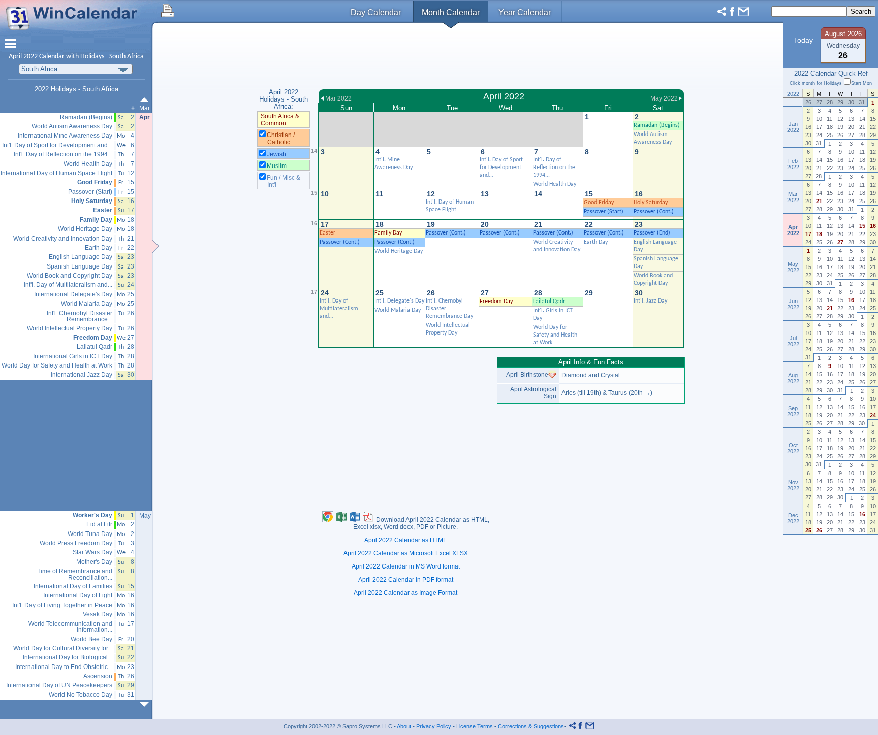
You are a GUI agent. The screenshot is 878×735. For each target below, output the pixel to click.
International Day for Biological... (67, 657)
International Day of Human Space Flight (56, 173)
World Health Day (554, 184)
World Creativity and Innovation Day (62, 239)
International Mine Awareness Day (65, 135)
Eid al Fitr (99, 524)
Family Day (388, 233)
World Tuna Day (90, 534)
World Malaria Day (397, 310)
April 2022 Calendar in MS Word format (406, 566)
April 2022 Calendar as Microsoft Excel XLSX (405, 553)
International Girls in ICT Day (72, 356)
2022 (30, 56)
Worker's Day (92, 515)
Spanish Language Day (79, 266)
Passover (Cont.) (654, 212)
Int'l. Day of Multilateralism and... (339, 308)
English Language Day (80, 257)
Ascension (97, 676)
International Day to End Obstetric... (63, 667)
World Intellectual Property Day (69, 328)
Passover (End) (652, 233)
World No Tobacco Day (80, 695)
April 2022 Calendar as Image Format (405, 592)
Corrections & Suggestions (531, 726)
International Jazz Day (81, 375)
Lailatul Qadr (549, 301)
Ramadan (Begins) (657, 125)
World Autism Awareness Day (72, 126)
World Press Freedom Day (76, 543)
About (404, 726)
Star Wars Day (92, 552)
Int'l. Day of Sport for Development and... (501, 167)
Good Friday (599, 202)
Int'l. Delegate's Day (399, 301)
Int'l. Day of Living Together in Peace (62, 605)
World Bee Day (91, 639)
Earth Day (596, 242)
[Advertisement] (501, 57)
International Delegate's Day (73, 294)
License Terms (474, 726)
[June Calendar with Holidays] (146, 704)
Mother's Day (94, 562)
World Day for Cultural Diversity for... (62, 648)
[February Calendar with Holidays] (146, 99)
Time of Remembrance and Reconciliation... (74, 574)
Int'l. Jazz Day (650, 301)
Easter (327, 233)
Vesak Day (97, 614)
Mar (144, 108)
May (145, 515)
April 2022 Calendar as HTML (405, 540)
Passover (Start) (603, 212)
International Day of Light (77, 595)
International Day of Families (73, 586)
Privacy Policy (433, 726)
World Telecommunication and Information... (70, 627)
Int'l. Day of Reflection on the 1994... (554, 167)
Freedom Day (496, 301)
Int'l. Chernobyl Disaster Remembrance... (79, 316)
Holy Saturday (651, 202)
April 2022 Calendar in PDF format (405, 579)
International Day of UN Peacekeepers (59, 685)
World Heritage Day (398, 251)
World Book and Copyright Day (69, 276)
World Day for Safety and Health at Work (555, 335)
